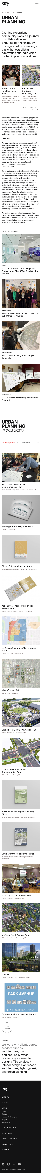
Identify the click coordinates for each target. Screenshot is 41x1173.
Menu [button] (37, 4)
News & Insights (9, 1127)
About (4, 1108)
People (4, 1120)
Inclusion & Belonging (9, 1117)
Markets (5, 1097)
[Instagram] (8, 1164)
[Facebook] (3, 1164)
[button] (32, 108)
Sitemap (5, 1150)
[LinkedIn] (14, 1164)
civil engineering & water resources (15, 1055)
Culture (4, 1114)
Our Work (5, 12)
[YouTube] (19, 1164)
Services (6, 1102)
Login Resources (9, 1139)
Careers (4, 1111)
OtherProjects (7, 1027)
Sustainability (6, 1122)
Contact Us (7, 1133)
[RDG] (9, 3)
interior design (11, 1065)
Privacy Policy (8, 1144)
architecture (10, 1051)
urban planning (17, 1071)
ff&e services (21, 1061)
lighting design (29, 1068)
